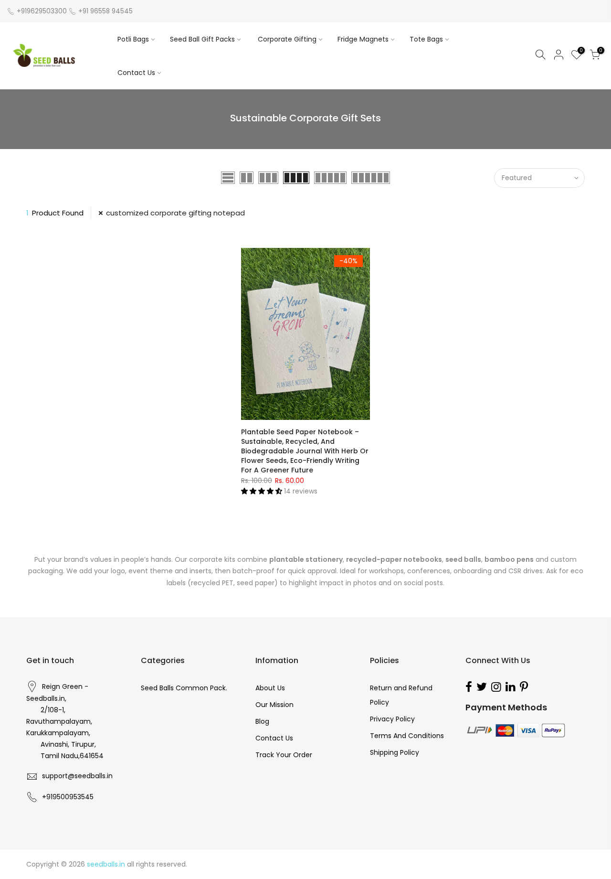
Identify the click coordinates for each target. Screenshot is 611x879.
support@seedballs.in (77, 776)
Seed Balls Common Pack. (184, 688)
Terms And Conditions (407, 735)
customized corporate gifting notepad (175, 213)
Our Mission (274, 704)
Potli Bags (133, 39)
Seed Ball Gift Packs (202, 39)
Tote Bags (426, 39)
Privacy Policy (392, 719)
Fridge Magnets (363, 39)
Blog (262, 721)
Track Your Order (283, 755)
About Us (270, 688)
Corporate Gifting (287, 39)
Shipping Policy (394, 752)
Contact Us (136, 72)
